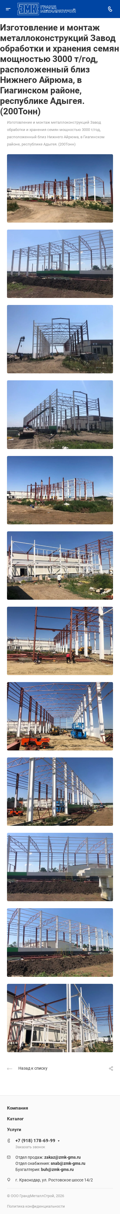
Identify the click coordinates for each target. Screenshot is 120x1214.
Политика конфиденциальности (36, 1206)
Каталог (15, 1118)
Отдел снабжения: (50, 1163)
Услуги (14, 1129)
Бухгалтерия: (44, 1169)
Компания (17, 1108)
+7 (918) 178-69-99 (35, 1140)
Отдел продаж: (48, 1157)
